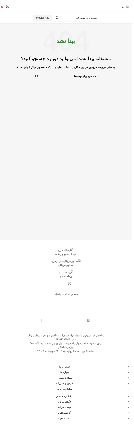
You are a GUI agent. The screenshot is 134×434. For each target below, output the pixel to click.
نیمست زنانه (64, 407)
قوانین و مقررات (64, 383)
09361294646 (42, 18)
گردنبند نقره (64, 412)
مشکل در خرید (64, 388)
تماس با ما (64, 366)
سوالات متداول (64, 377)
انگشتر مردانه (64, 401)
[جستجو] (57, 18)
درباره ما (64, 372)
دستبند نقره (64, 418)
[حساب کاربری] (7, 6)
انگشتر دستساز (64, 396)
